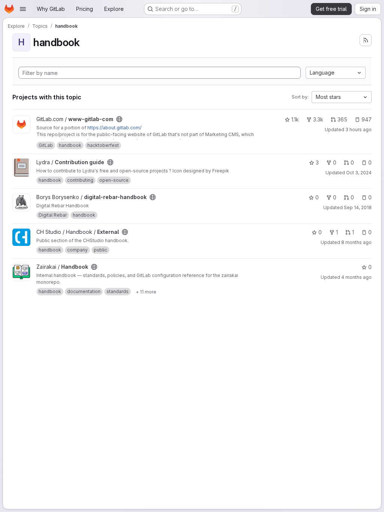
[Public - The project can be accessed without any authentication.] (119, 119)
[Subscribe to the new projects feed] (366, 40)
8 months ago (356, 242)
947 (367, 119)
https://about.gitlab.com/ (114, 127)
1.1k (295, 119)
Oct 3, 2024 (359, 172)
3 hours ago (358, 129)
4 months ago (356, 277)
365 (342, 119)
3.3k (318, 119)
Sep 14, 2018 (358, 207)
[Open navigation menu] (23, 9)
